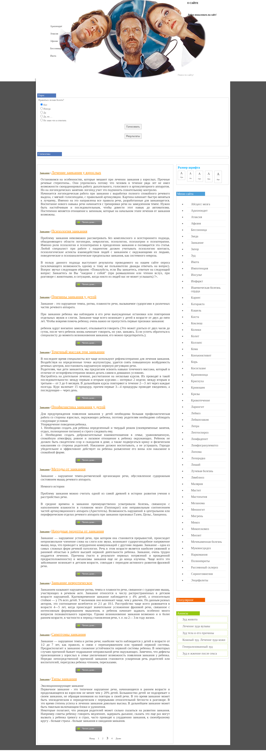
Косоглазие (198, 368)
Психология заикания (69, 231)
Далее (118, 738)
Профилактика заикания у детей (78, 407)
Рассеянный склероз (204, 567)
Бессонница (55, 48)
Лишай (195, 464)
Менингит (198, 509)
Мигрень (197, 516)
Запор (195, 249)
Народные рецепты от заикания (77, 531)
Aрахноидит (56, 26)
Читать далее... (89, 222)
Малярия (197, 484)
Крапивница (199, 374)
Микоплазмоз (200, 529)
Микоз (195, 522)
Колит (195, 336)
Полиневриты (200, 561)
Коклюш (196, 323)
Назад (92, 738)
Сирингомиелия (202, 573)
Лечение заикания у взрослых (76, 172)
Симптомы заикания (68, 634)
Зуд (193, 255)
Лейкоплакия (200, 419)
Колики (196, 329)
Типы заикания (64, 679)
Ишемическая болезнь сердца (205, 289)
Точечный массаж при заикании (78, 352)
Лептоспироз (199, 432)
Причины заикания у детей (73, 297)
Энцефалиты (199, 580)
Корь (194, 361)
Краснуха (197, 381)
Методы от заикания (68, 469)
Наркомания (199, 554)
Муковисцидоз (201, 548)
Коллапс (196, 342)
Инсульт (196, 274)
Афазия (54, 41)
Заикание (45, 173)
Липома (196, 451)
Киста (195, 316)
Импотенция (199, 268)
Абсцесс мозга (200, 204)
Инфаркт (197, 281)
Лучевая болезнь (202, 471)
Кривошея (198, 387)
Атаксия (54, 33)
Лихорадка (198, 458)
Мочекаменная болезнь (206, 541)
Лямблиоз (197, 477)
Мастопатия (199, 496)
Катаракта (197, 304)
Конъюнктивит (201, 355)
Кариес (196, 297)
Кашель (196, 310)
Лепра (195, 426)
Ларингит (197, 406)
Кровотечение (200, 400)
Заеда (194, 236)
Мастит (196, 490)
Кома (194, 349)
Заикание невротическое (71, 583)
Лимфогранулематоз (204, 445)
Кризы (195, 394)
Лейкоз (195, 413)
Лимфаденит (199, 439)
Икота (53, 56)
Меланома (198, 503)
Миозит (196, 535)
